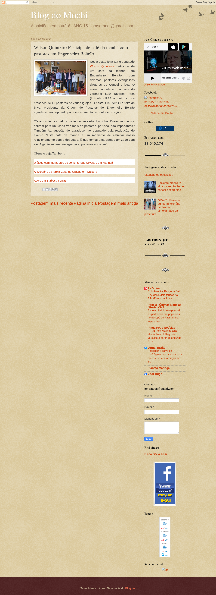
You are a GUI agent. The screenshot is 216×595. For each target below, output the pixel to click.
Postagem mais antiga (118, 203)
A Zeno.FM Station (155, 84)
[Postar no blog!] (47, 189)
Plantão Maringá (159, 368)
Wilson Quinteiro (102, 66)
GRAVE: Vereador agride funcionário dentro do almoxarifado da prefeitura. (162, 207)
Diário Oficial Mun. (156, 454)
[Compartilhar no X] (50, 189)
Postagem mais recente (52, 203)
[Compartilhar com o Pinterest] (56, 189)
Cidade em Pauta (162, 113)
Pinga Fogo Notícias (161, 327)
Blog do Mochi (59, 14)
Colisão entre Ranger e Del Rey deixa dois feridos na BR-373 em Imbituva (164, 295)
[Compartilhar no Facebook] (53, 189)
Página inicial (86, 203)
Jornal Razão (156, 347)
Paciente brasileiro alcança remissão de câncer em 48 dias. (171, 186)
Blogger (130, 588)
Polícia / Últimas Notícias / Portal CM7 (164, 306)
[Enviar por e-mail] (44, 189)
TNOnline (154, 288)
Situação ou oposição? (158, 174)
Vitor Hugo (155, 374)
